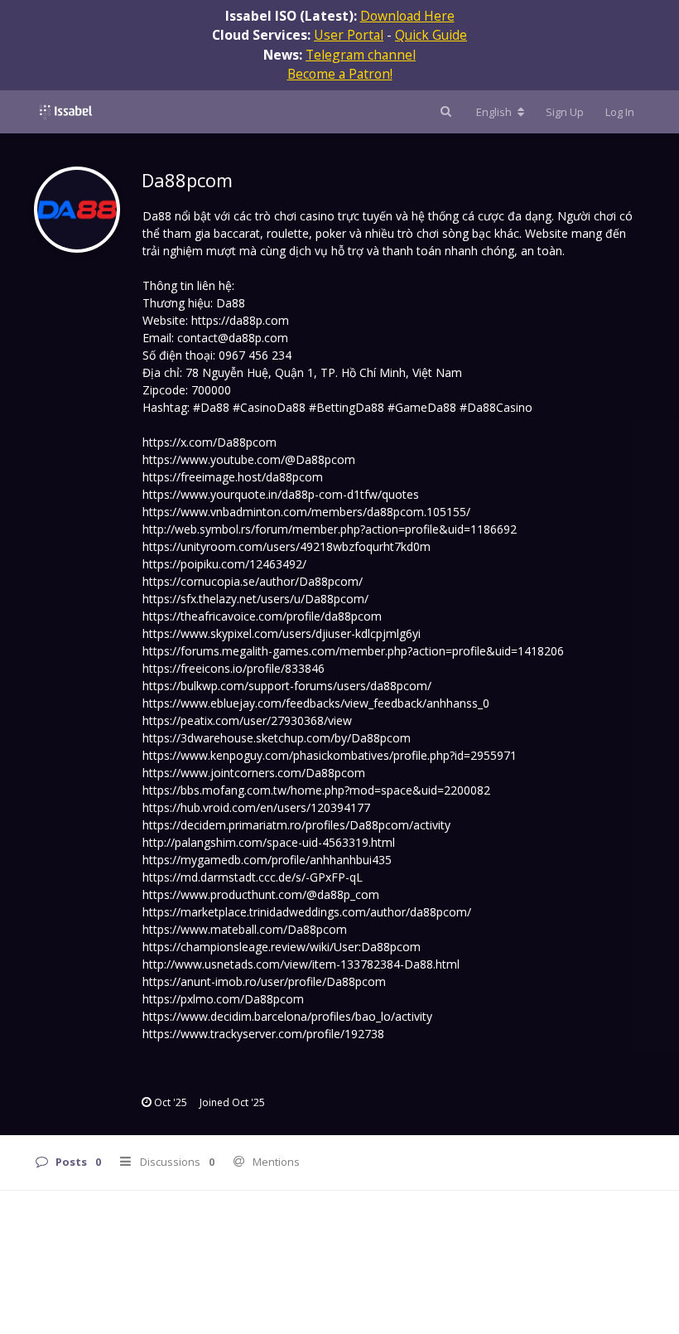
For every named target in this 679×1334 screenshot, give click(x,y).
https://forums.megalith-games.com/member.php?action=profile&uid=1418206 (353, 651)
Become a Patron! (339, 74)
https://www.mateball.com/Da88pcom (244, 929)
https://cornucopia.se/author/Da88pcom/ (252, 581)
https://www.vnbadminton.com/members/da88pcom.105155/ (306, 512)
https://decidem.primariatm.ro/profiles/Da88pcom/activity (296, 825)
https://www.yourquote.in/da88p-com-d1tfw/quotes (280, 494)
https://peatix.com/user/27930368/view (247, 720)
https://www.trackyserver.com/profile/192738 (263, 1034)
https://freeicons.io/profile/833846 (233, 668)
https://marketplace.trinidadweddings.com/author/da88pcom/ (306, 912)
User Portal (348, 35)
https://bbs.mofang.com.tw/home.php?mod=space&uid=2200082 (316, 790)
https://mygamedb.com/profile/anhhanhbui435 (267, 860)
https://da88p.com (240, 320)
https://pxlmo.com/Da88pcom (223, 999)
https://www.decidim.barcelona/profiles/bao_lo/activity (287, 1016)
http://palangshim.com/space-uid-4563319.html (268, 842)
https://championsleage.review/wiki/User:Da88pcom (281, 947)
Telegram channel (361, 55)
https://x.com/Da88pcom (209, 442)
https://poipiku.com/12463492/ (224, 564)
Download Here (407, 16)
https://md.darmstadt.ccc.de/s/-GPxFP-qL (252, 877)
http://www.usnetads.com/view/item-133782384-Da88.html (301, 964)
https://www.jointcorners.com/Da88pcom (253, 773)
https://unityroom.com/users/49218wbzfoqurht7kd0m (286, 546)
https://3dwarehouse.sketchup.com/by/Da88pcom (276, 738)
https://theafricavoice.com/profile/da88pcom (262, 616)
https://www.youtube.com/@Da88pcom (248, 459)
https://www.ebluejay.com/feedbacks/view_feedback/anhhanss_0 (315, 703)
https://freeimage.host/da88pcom (232, 477)
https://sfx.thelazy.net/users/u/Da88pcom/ (255, 599)
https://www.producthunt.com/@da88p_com (260, 894)
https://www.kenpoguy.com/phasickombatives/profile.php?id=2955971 (329, 755)
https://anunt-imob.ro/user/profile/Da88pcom (264, 981)
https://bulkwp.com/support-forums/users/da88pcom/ (286, 686)
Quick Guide (431, 35)
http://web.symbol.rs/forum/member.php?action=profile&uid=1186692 (329, 529)
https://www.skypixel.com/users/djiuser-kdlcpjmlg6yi (281, 633)
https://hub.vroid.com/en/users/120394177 (256, 807)
